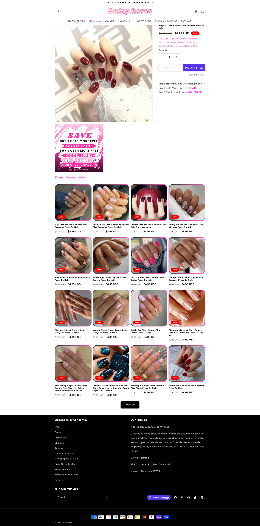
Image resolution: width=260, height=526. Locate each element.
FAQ (57, 427)
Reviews (59, 480)
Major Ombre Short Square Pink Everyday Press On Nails (71, 226)
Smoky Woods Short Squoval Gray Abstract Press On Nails (186, 226)
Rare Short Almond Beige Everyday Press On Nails (72, 278)
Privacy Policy (62, 469)
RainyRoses (67, 523)
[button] (58, 11)
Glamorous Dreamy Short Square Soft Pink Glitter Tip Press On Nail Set (186, 333)
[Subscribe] (105, 497)
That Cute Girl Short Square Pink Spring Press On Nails (147, 278)
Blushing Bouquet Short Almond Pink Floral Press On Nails (147, 387)
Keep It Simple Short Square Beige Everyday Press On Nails (110, 331)
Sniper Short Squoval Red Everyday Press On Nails (186, 387)
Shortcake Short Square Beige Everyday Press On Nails (70, 331)
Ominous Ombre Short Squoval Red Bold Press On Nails (149, 226)
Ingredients (61, 437)
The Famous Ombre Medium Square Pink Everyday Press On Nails (111, 226)
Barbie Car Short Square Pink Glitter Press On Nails (145, 331)
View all (130, 404)
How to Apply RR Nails (66, 458)
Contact (59, 432)
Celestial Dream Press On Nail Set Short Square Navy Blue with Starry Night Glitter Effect (111, 388)
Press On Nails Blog (65, 464)
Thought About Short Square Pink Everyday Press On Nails (186, 278)
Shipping (60, 443)
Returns (59, 448)
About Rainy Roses (64, 453)
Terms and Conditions (66, 474)
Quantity (163, 50)
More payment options (194, 75)
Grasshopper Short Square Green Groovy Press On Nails (109, 278)
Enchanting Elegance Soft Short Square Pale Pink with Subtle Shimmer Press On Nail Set (71, 388)
